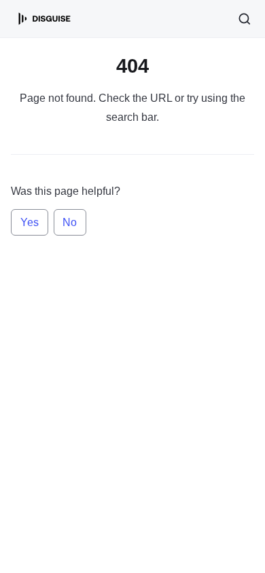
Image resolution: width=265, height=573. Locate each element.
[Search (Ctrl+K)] (244, 19)
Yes (29, 222)
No (70, 222)
